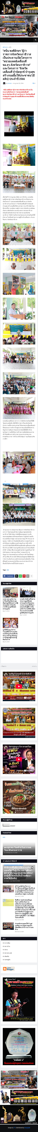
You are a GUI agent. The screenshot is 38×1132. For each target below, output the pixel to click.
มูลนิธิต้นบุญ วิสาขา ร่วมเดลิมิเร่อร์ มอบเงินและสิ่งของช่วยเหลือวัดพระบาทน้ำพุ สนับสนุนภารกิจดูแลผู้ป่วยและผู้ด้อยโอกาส (10, 634)
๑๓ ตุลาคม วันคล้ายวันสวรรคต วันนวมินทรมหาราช (17, 848)
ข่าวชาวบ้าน (6, 946)
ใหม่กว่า (4, 666)
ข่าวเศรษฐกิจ (6, 959)
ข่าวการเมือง (6, 943)
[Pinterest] (24, 576)
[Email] (27, 576)
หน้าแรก (5, 47)
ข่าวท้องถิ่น (6, 956)
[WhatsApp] (20, 576)
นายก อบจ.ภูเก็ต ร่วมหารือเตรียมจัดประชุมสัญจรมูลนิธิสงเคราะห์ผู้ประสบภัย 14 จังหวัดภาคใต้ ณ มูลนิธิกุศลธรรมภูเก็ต (10, 604)
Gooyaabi (27, 1127)
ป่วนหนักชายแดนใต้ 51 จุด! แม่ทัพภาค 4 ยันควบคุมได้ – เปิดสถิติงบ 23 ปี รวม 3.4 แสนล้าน (24, 926)
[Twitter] (16, 576)
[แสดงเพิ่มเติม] (31, 576)
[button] (35, 39)
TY (14, 1127)
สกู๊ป (10, 47)
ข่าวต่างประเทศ (7, 953)
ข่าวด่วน (5, 949)
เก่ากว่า (34, 666)
